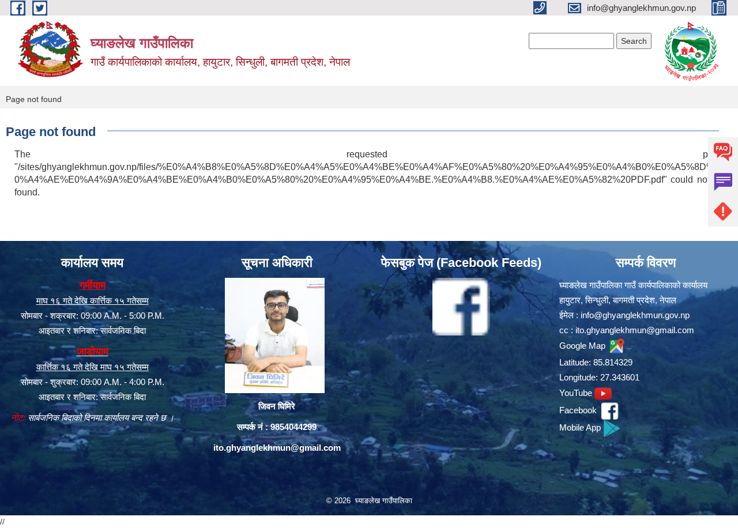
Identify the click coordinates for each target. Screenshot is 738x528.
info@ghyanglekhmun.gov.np (635, 315)
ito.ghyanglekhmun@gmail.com (277, 447)
